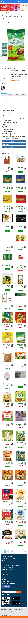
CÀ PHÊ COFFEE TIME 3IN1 (19, 168)
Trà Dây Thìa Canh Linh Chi (20, 266)
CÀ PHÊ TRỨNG (6, 482)
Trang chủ (3, 12)
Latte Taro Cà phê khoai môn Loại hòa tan (19, 424)
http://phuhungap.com (15, 80)
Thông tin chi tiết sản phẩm (8, 141)
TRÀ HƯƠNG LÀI (6, 265)
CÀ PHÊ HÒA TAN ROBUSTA (6, 227)
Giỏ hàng (21, 1)
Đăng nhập (5, 577)
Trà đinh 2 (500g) (19, 383)
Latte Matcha (7, 442)
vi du (22, 285)
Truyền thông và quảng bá (8, 147)
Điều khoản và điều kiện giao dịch (10, 565)
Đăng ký (4, 579)
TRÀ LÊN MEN (7, 324)
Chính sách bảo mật (7, 581)
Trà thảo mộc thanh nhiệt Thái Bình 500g (19, 346)
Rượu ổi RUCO (6, 305)
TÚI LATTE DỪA (19, 521)
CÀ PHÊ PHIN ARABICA (20, 463)
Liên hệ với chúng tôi (7, 567)
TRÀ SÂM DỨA (20, 246)
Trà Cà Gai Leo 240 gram (6, 364)
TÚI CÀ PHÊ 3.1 (19, 541)
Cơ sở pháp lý (6, 144)
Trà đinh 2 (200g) (19, 305)
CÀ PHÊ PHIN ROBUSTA (7, 463)
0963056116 (23, 614)
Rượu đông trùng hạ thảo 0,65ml (7, 169)
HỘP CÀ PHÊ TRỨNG (7, 404)
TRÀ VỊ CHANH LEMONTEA (6, 345)
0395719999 (18, 614)
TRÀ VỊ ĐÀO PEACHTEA (20, 325)
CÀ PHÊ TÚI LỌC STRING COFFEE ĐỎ (6, 503)
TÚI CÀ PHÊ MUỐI (7, 522)
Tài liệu (4, 561)
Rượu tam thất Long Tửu (6, 384)
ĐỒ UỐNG (8, 12)
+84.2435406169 (9, 614)
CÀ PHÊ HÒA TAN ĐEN (20, 227)
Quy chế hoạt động (7, 563)
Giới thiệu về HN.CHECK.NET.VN (10, 558)
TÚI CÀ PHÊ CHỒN (7, 541)
